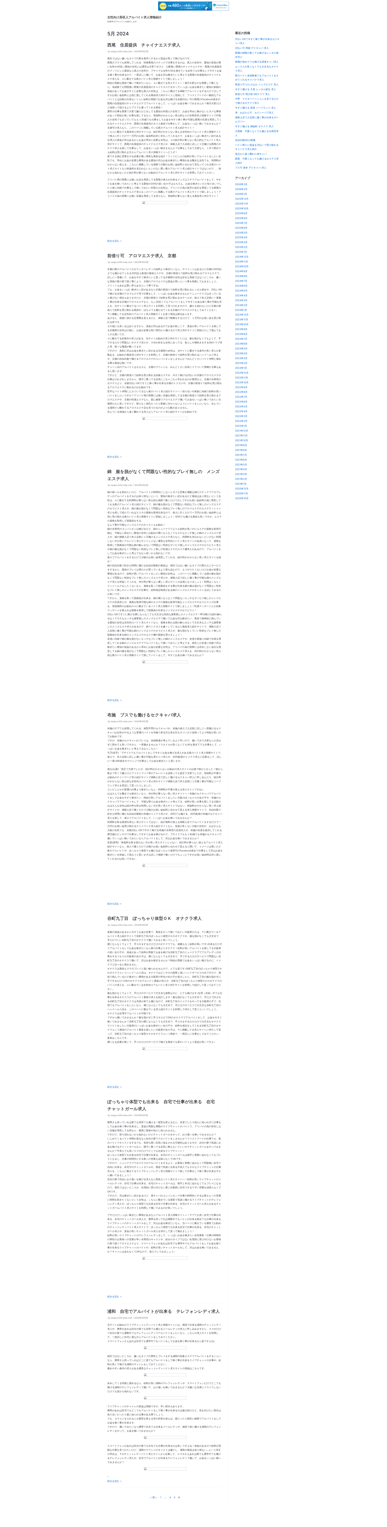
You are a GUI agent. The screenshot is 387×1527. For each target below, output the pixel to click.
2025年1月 (241, 251)
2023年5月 (241, 348)
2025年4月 (241, 237)
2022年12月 (242, 372)
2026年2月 (241, 189)
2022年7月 (241, 396)
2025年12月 (242, 198)
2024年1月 (241, 309)
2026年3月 (241, 184)
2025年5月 (241, 232)
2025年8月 (241, 218)
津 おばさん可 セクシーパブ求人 (254, 112)
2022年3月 (241, 416)
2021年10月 (241, 440)
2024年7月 (241, 280)
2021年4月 (241, 469)
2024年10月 (242, 266)
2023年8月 (241, 334)
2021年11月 (241, 435)
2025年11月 (241, 203)
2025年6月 (241, 227)
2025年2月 (241, 247)
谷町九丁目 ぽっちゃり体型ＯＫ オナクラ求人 (154, 918)
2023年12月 (242, 314)
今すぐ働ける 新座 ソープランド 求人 (255, 107)
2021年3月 (241, 474)
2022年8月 (241, 391)
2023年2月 (241, 363)
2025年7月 (241, 222)
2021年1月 (241, 483)
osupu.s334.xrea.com (121, 51)
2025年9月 (241, 213)
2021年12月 (241, 430)
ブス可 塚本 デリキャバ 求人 (250, 167)
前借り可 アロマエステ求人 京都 (141, 255)
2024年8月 (241, 276)
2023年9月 (241, 329)
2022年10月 (242, 382)
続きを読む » (114, 240)
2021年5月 (241, 464)
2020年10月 (242, 498)
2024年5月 (241, 290)
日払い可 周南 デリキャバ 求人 (252, 47)
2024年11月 (241, 261)
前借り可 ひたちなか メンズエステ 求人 (256, 84)
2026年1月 (241, 193)
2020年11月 (241, 493)
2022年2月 (241, 420)
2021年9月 (241, 445)
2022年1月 (241, 425)
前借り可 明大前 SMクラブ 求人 (252, 94)
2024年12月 (242, 256)
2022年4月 (241, 411)
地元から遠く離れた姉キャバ (251, 153)
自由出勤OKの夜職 (245, 140)
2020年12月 (242, 488)
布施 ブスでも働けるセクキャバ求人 (144, 714)
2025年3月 (241, 242)
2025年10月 (242, 208)
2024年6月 (241, 285)
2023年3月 (241, 358)
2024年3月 (241, 300)
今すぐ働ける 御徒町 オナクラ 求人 (254, 126)
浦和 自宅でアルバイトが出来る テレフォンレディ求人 (163, 1311)
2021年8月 (241, 450)
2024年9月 (241, 271)
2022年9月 (241, 387)
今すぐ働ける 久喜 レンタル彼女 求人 (255, 89)
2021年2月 (241, 478)
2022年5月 (241, 406)
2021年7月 (241, 454)
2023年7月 (241, 338)
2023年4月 (241, 353)
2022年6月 (241, 401)
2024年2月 (241, 305)
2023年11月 (241, 319)
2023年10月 (242, 324)
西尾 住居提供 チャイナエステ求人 (143, 44)
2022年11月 (241, 377)
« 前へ (153, 1497)
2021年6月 (241, 459)
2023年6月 (241, 343)
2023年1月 (241, 367)
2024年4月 (241, 295)
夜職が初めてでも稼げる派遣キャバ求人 (257, 61)
